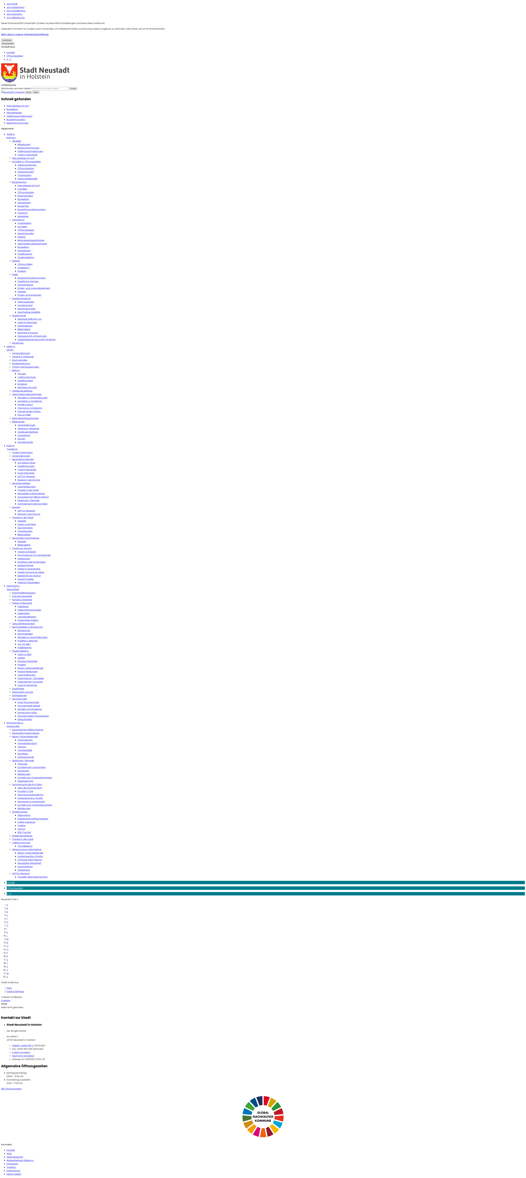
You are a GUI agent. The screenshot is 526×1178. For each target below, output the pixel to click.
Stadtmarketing (26, 257)
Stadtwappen (25, 325)
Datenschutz (13, 1170)
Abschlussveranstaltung (30, 794)
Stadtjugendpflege (22, 390)
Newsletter (23, 216)
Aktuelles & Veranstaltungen (33, 397)
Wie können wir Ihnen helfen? (16, 88)
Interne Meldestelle (27, 178)
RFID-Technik (24, 832)
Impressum (12, 1163)
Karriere (21, 236)
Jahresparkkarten (27, 616)
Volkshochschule (27, 377)
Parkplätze (23, 606)
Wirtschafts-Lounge (22, 692)
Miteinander (18, 421)
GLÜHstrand (24, 870)
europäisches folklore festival (33, 497)
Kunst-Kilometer (26, 473)
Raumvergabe (25, 195)
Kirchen (21, 438)
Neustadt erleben (21, 483)
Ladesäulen (24, 613)
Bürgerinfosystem (16, 119)
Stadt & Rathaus (15, 991)
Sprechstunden (26, 171)
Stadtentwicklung (21, 298)
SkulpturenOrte (25, 781)
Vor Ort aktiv (24, 644)
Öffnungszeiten (15, 55)
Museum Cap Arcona (29, 479)
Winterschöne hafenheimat (26, 849)
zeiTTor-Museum (26, 476)
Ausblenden (7, 40)
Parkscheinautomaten (29, 610)
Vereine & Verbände (23, 356)
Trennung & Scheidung (30, 408)
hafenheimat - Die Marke (31, 678)
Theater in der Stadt (28, 490)
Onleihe (22, 825)
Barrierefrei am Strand (29, 575)
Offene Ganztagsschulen (25, 367)
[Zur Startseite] (35, 81)
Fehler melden (14, 1174)
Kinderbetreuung (21, 363)
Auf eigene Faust (26, 462)
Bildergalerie (24, 329)
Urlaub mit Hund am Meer (31, 572)
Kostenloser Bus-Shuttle (30, 798)
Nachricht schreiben (23, 1055)
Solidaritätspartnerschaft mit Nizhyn (37, 339)
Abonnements (25, 527)
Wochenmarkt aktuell (29, 705)
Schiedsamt (24, 435)
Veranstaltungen (21, 353)
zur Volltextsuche (16, 17)
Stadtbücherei (25, 380)
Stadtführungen (26, 466)
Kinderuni (22, 384)
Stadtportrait (19, 315)
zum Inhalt (12, 3)
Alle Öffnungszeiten (11, 1088)
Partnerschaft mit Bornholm (32, 336)
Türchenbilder (25, 750)
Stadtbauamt (25, 254)
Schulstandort (25, 305)
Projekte (22, 664)
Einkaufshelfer (25, 719)
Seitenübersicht (15, 1157)
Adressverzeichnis (27, 165)
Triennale (22, 764)
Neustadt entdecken (23, 459)
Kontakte (22, 189)
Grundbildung (25, 846)
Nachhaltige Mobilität (29, 312)
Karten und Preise (27, 524)
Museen (16, 507)
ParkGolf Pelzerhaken (29, 582)
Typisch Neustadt (27, 469)
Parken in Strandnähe (29, 568)
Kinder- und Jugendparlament (34, 288)
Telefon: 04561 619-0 (23, 1045)
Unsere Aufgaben (27, 551)
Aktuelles (16, 141)
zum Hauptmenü (15, 7)
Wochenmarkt (19, 699)
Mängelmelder (14, 112)
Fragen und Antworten (29, 295)
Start (9, 988)
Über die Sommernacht (30, 787)
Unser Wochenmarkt (28, 702)
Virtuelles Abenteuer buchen (33, 876)
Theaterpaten (25, 531)
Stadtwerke (18, 688)
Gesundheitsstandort (23, 623)
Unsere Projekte (26, 579)
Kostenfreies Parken (28, 620)
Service (21, 829)
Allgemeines (24, 815)
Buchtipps (23, 753)
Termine (22, 746)
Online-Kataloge (26, 822)
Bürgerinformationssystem (32, 209)
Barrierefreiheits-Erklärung (20, 1160)
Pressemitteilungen (28, 671)
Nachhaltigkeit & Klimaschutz (27, 627)
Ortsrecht (23, 213)
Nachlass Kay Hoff (27, 387)
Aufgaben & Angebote (30, 401)
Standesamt (24, 202)
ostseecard (24, 558)
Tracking (11, 1167)
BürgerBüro (12, 109)
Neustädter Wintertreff (29, 863)
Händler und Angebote (30, 709)
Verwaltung (18, 219)
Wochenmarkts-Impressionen (33, 716)
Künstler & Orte (25, 791)
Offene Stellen (25, 264)
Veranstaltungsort (27, 743)
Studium (22, 271)
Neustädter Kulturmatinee (31, 493)
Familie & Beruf (25, 404)
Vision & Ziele (24, 654)
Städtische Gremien (28, 281)
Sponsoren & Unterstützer (31, 801)
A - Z (9, 59)
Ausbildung (23, 267)
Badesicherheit (25, 565)
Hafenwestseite (26, 302)
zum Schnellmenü (16, 10)
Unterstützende (26, 757)
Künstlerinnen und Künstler (31, 767)
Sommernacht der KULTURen (33, 503)
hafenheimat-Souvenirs (30, 681)
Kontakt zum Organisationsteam (35, 777)
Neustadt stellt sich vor (30, 319)
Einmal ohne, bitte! (27, 712)
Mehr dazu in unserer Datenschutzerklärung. (25, 34)
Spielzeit (22, 521)
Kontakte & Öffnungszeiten (26, 161)
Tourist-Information (22, 452)
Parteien (22, 291)
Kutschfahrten (25, 866)
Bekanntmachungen (17, 123)
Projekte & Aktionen (28, 640)
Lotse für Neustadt (27, 322)
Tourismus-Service (22, 548)
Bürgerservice (19, 182)
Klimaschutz (24, 630)
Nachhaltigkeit (25, 633)
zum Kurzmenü (14, 14)
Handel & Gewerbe (22, 599)
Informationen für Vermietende (34, 555)
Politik (15, 274)
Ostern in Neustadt (27, 154)
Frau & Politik (24, 414)
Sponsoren (23, 770)
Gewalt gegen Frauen (29, 411)
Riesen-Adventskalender (30, 668)
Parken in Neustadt (22, 603)
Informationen (25, 740)
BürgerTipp (23, 206)
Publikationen (25, 647)
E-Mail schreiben (21, 1052)
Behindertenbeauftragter (31, 240)
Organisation (25, 175)
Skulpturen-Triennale (28, 500)
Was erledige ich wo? (18, 105)
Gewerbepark (19, 695)
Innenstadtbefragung (23, 592)
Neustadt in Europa (28, 332)
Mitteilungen (24, 144)
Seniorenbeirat (25, 284)
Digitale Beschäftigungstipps (33, 818)
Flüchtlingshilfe (25, 442)
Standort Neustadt (22, 596)
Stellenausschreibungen (19, 116)
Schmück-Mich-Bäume (30, 859)
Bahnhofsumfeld (26, 308)
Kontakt (11, 52)
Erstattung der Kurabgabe (31, 562)
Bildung (16, 370)
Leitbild (21, 657)
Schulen (22, 373)
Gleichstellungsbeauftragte (32, 243)
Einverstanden (8, 44)
